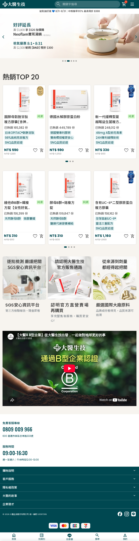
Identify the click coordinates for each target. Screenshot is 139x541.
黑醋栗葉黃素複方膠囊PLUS (107, 205)
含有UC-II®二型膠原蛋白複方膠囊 (68, 205)
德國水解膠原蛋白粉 (19, 117)
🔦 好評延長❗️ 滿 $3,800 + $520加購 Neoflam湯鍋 (69, 11)
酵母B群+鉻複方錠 (16, 205)
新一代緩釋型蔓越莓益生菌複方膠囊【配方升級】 (63, 120)
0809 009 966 (17, 429)
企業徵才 (8, 504)
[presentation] (3, 37)
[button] (63, 61)
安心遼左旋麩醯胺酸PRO (107, 119)
